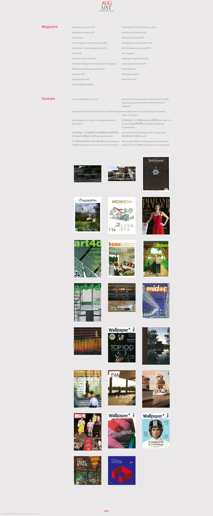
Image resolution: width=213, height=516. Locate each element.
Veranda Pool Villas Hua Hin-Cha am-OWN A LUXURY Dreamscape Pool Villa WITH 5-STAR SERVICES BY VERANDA (145, 102)
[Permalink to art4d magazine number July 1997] (87, 302)
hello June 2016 (78, 74)
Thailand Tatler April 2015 (133, 38)
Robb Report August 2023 (83, 32)
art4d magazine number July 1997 (136, 48)
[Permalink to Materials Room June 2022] (87, 174)
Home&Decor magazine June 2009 (137, 43)
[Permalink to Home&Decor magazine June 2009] (122, 258)
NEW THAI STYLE (129, 79)
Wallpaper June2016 (130, 74)
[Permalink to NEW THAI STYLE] (87, 470)
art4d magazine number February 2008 (89, 43)
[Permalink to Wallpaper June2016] (122, 431)
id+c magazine (128, 53)
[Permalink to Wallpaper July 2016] (156, 431)
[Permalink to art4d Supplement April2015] (87, 389)
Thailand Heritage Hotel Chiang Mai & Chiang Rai (94, 64)
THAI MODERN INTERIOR (82, 84)
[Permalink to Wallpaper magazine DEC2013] (122, 345)
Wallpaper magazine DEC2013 (135, 58)
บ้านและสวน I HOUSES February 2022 (139, 27)
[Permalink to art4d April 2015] (156, 389)
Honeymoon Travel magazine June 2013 (89, 48)
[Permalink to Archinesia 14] (122, 215)
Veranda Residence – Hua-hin (85, 99)
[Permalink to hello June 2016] (87, 432)
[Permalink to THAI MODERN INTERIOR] (122, 470)
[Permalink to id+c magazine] (156, 300)
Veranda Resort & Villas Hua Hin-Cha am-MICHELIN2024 (97, 111)
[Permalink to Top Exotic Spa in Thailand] (87, 341)
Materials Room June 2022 (83, 27)
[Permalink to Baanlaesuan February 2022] (87, 215)
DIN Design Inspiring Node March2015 (88, 69)
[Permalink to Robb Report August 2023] (156, 174)
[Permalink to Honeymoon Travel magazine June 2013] (156, 258)
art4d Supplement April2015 (134, 64)
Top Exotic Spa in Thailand (84, 58)
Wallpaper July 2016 (80, 79)
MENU (106, 511)
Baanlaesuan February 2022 (134, 32)
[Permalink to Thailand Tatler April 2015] (156, 215)
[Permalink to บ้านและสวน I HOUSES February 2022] (122, 174)
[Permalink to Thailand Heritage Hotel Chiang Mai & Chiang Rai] (156, 346)
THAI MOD (76, 53)
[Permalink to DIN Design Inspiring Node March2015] (122, 388)
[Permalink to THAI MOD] (122, 297)
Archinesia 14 (78, 38)
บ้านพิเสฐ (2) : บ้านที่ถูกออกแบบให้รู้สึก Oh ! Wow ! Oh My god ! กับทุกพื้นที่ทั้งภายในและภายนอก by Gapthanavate (146, 124)
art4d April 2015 (128, 69)
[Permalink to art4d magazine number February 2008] (87, 258)
